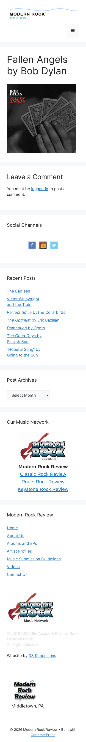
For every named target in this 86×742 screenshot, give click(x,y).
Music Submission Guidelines (34, 559)
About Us (15, 535)
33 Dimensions (42, 655)
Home (12, 528)
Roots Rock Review (43, 481)
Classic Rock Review (43, 474)
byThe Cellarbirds (36, 312)
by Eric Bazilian (33, 320)
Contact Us (17, 574)
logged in (39, 188)
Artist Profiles (19, 551)
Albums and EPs (22, 543)
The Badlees (18, 291)
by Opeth (26, 328)
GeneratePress (43, 735)
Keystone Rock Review (43, 489)
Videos (13, 566)
